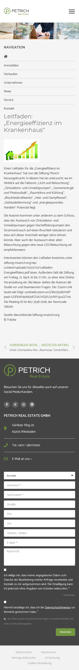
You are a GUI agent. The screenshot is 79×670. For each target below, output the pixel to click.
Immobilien (11, 65)
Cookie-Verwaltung (40, 663)
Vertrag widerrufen (24, 657)
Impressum (48, 652)
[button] (72, 11)
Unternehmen (13, 83)
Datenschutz (24, 652)
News (7, 91)
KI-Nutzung (52, 657)
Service (8, 100)
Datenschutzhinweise (57, 607)
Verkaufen (10, 74)
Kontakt (9, 108)
